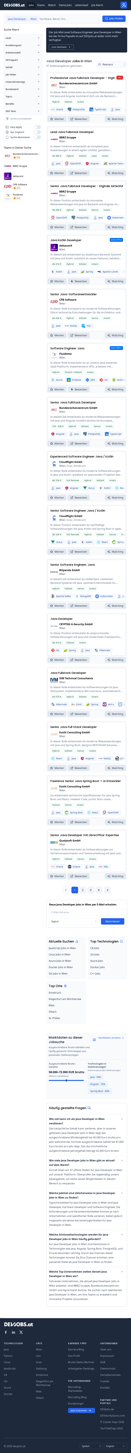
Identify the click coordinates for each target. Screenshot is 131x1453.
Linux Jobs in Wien (59, 954)
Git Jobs (95, 954)
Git (5, 1381)
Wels (51, 1005)
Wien (88, 61)
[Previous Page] (65, 890)
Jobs (31, 5)
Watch (52, 5)
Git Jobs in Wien (58, 973)
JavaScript (10, 1368)
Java (6, 1349)
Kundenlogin (76, 1403)
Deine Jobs (65, 5)
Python (8, 1356)
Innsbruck (55, 992)
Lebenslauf (81, 5)
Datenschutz (108, 1368)
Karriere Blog (76, 1349)
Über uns (105, 1349)
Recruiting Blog (77, 1397)
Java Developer (58, 61)
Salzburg (41, 1368)
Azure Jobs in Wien (60, 961)
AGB (102, 1362)
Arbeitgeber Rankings (81, 1368)
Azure (7, 1387)
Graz (39, 1362)
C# (5, 1375)
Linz (38, 1356)
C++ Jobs (95, 973)
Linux (7, 1362)
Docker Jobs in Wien (61, 967)
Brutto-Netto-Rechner (81, 1362)
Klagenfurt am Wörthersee (65, 999)
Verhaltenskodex (110, 1375)
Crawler (105, 1381)
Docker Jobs (97, 967)
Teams (41, 5)
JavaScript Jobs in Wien (62, 948)
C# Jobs (94, 948)
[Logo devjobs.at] (14, 5)
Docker (8, 1394)
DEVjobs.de (107, 1409)
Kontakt (105, 1387)
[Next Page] (107, 890)
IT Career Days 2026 (112, 1422)
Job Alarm (97, 5)
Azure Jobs (96, 961)
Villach (53, 1011)
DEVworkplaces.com (112, 1415)
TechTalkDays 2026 (111, 1428)
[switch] (37, 127)
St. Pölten (54, 1018)
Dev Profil (74, 1356)
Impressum (107, 1356)
